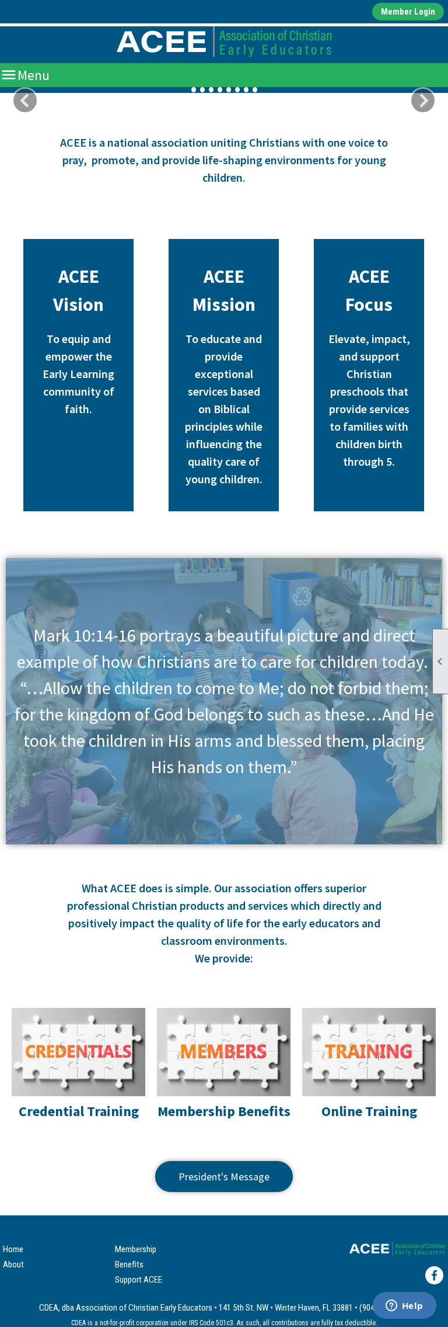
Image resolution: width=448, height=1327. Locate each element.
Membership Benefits (224, 1111)
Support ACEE (138, 1279)
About (13, 1264)
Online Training (369, 1111)
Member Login (408, 11)
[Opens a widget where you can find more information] (404, 1306)
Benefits (129, 1264)
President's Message (224, 1176)
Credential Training (79, 1111)
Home (13, 1249)
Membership (135, 1249)
